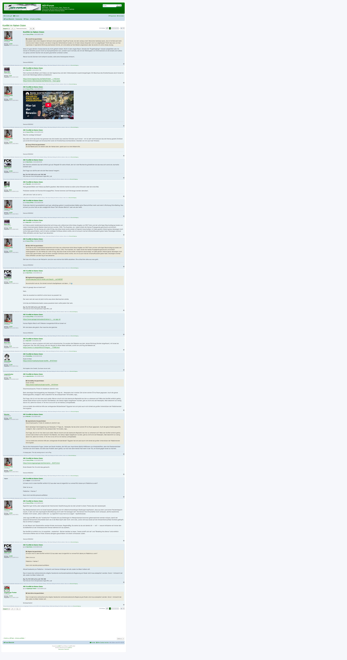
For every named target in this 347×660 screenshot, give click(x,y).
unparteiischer (8, 374)
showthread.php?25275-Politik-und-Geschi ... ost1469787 (44, 279)
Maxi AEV (7, 72)
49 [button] (121, 28)
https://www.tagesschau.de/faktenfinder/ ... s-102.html (41, 79)
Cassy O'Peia (8, 40)
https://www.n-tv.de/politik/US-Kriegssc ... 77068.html (41, 347)
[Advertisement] (63, 623)
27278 (10, 596)
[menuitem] (16, 16)
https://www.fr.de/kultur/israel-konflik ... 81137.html (40, 361)
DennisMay (7, 361)
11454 (10, 43)
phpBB (58, 645)
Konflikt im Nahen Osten (14, 25)
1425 (10, 418)
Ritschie (6, 414)
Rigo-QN (7, 186)
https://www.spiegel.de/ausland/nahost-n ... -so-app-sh (41, 319)
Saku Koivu (7, 167)
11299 (10, 364)
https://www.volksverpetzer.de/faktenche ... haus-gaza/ (41, 81)
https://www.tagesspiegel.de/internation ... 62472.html (41, 463)
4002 (10, 190)
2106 (10, 75)
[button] (107, 28)
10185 (10, 171)
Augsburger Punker (10, 592)
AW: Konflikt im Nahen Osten (33, 68)
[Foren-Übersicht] (22, 7)
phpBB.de (70, 647)
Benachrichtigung (74, 65)
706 (10, 377)
